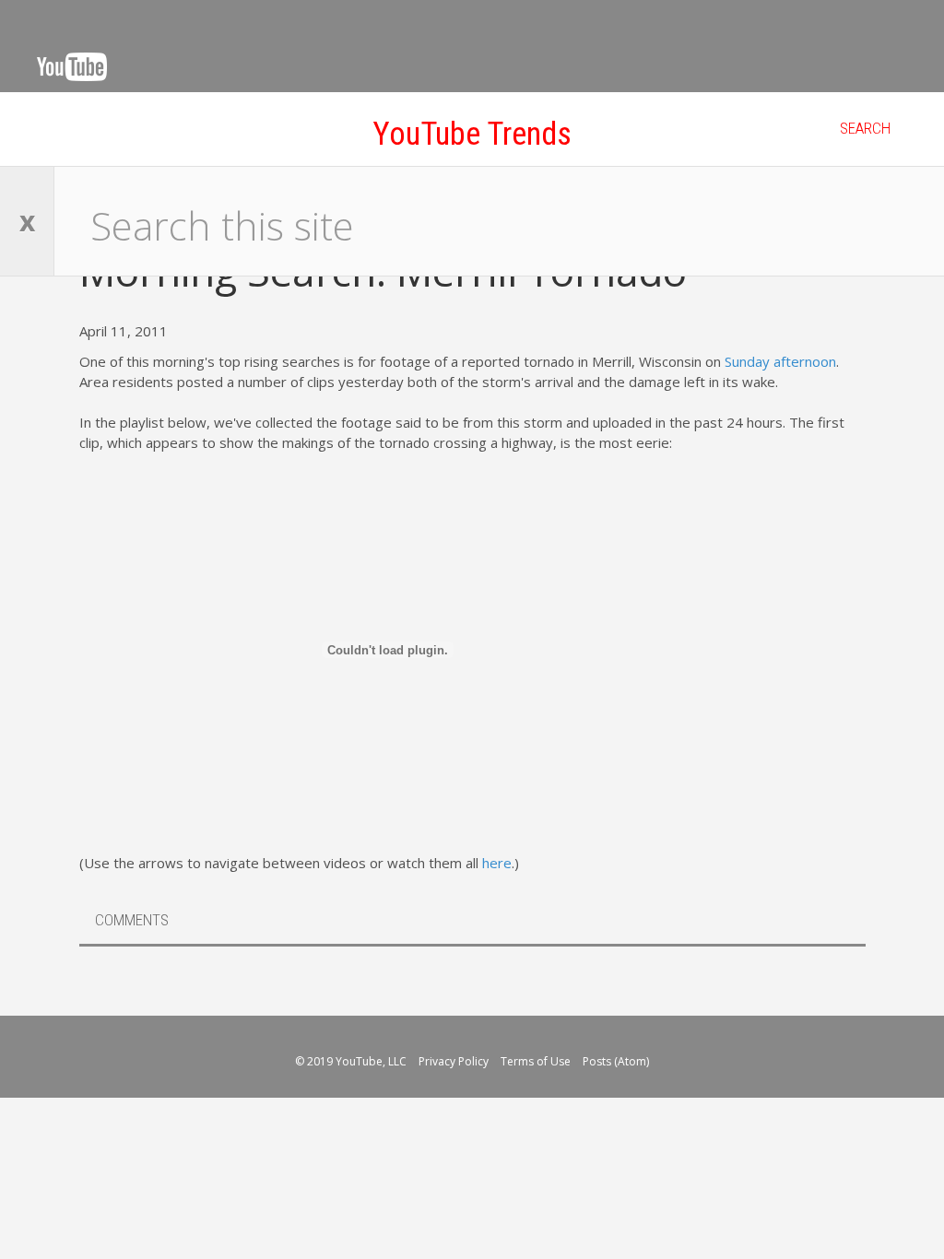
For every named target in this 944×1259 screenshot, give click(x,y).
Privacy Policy (455, 1061)
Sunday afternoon (780, 361)
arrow (799, 963)
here (497, 862)
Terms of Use (537, 1061)
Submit (893, 221)
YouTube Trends (472, 134)
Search (865, 128)
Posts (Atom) (616, 1061)
